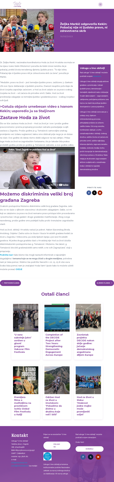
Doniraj (89, 449)
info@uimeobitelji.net (19, 463)
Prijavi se (57, 445)
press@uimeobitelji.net (19, 466)
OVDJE (19, 269)
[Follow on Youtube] (100, 192)
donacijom (97, 76)
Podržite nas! (6, 255)
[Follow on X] (94, 192)
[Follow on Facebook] (89, 192)
